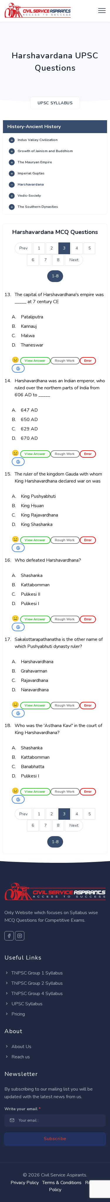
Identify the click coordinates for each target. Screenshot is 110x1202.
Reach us (20, 1057)
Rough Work (65, 361)
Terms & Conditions (62, 1182)
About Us (20, 1046)
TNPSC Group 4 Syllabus (36, 993)
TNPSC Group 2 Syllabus (36, 983)
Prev (23, 248)
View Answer (35, 361)
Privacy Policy (25, 1182)
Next (74, 260)
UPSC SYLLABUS (55, 103)
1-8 (55, 276)
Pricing (17, 1014)
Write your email (22, 1109)
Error (88, 361)
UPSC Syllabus (26, 1004)
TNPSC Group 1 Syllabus (36, 973)
